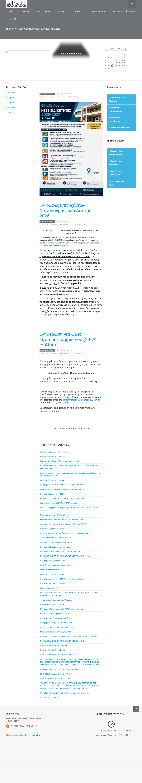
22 (124, 63)
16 (105, 63)
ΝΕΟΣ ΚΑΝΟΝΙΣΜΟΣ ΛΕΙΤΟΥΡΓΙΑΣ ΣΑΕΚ (55, 679)
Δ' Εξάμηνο (10, 108)
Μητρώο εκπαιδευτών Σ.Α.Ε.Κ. (52, 570)
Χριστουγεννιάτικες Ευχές (50, 588)
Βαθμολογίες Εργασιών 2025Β (52, 574)
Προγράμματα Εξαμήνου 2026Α (52, 561)
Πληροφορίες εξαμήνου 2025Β (52, 605)
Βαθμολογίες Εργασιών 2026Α (52, 480)
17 (108, 63)
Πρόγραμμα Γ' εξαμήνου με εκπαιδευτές (56, 623)
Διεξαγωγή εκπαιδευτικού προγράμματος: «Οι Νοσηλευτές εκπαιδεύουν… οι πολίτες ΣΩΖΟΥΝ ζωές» (70, 474)
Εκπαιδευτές (79, 11)
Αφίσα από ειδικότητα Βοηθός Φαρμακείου (57, 600)
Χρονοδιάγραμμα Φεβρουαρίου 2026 (55, 565)
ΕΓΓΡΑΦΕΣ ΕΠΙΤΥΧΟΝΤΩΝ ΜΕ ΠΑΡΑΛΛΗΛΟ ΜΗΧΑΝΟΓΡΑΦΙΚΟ (64, 693)
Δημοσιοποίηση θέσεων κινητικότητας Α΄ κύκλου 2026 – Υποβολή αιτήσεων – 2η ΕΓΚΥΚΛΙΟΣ (70, 509)
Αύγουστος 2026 (115, 49)
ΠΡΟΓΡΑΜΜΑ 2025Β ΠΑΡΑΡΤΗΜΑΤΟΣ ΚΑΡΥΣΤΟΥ (59, 655)
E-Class (13, 19)
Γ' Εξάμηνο (10, 103)
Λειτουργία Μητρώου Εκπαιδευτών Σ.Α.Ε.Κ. (57, 538)
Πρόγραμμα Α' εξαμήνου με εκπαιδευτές (56, 618)
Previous (54, 50)
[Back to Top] (136, 709)
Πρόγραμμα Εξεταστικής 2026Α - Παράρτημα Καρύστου (62, 485)
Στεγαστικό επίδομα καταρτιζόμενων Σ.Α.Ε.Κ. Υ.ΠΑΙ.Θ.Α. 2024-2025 (66, 533)
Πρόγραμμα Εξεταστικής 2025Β (52, 584)
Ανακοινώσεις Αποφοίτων (119, 128)
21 (122, 63)
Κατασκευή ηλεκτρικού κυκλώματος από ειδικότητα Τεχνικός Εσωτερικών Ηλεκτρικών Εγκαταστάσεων (68, 594)
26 (116, 65)
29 (124, 65)
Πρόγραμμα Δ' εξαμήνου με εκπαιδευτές (56, 547)
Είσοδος (131, 11)
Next (88, 50)
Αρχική (15, 11)
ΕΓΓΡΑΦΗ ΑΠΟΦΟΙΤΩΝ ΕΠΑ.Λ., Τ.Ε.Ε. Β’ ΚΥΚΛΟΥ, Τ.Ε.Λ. (62, 669)
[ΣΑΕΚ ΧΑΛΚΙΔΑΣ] (16, 4)
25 (112, 65)
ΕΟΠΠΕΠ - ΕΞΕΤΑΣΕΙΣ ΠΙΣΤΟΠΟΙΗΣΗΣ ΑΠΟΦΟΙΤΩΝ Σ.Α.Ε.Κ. (63, 499)
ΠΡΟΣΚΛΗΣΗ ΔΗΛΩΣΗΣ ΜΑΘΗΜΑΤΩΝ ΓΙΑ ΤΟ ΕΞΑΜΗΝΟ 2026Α (65, 556)
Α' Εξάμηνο (10, 93)
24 (108, 65)
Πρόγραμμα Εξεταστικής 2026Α (52, 494)
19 (116, 63)
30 (105, 68)
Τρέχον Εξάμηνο (44, 11)
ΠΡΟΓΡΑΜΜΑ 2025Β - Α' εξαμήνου (53, 646)
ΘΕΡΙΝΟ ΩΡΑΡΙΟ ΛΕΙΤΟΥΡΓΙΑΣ (51, 698)
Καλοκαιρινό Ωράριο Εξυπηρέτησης (54, 452)
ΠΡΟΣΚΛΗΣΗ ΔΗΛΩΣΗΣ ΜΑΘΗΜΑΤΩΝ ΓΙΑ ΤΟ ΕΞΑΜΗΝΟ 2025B (65, 641)
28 (122, 65)
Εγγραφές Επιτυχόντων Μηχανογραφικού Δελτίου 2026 (66, 211)
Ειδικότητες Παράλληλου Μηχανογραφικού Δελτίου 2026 (62, 489)
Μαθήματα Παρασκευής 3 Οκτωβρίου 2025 (57, 627)
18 (111, 63)
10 (108, 60)
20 (119, 63)
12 (116, 60)
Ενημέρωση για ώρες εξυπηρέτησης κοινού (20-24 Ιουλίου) (68, 340)
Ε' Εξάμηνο (10, 113)
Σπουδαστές (63, 11)
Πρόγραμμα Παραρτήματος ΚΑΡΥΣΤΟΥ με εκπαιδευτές (61, 609)
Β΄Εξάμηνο (10, 98)
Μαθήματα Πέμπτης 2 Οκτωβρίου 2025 (55, 632)
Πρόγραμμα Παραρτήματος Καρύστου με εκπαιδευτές (61, 552)
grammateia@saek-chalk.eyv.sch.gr (56, 246)
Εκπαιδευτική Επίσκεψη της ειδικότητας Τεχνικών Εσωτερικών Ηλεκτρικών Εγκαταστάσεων (69, 467)
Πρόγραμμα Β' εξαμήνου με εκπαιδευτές (56, 542)
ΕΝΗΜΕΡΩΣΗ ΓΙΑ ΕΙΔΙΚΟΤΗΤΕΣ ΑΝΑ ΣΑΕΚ (56, 674)
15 (124, 60)
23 (105, 65)
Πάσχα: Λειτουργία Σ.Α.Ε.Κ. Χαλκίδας (54, 515)
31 (108, 68)
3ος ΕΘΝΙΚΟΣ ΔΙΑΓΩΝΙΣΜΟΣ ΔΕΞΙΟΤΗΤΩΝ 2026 (58, 503)
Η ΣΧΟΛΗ (26, 11)
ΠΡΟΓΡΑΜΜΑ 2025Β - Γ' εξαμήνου (53, 650)
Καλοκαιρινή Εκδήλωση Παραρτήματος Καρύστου (59, 461)
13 (119, 60)
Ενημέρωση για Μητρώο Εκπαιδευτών (55, 614)
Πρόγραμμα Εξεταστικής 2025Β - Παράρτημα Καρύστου (62, 579)
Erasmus (116, 11)
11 (111, 60)
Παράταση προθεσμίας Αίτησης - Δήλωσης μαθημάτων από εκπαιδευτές (68, 637)
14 (122, 60)
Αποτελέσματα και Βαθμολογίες (52, 457)
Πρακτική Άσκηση (98, 11)
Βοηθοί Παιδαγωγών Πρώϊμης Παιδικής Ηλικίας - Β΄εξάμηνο (64, 520)
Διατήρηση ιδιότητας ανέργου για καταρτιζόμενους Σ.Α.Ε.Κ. (63, 524)
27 (119, 65)
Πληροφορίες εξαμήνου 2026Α (52, 529)
